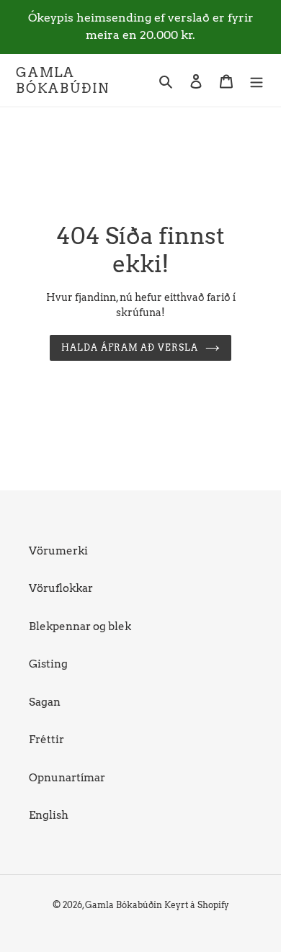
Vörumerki (58, 550)
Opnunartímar (67, 777)
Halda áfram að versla (129, 347)
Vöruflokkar (61, 588)
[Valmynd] (256, 80)
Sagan (45, 702)
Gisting (48, 663)
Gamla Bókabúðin (63, 80)
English (48, 815)
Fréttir (46, 739)
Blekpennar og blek (80, 626)
